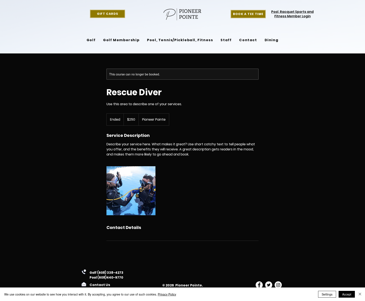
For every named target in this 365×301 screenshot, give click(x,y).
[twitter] (268, 285)
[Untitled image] (130, 190)
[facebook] (259, 285)
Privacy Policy (167, 294)
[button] (91, 40)
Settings (327, 294)
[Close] (359, 294)
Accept (346, 294)
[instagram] (278, 285)
